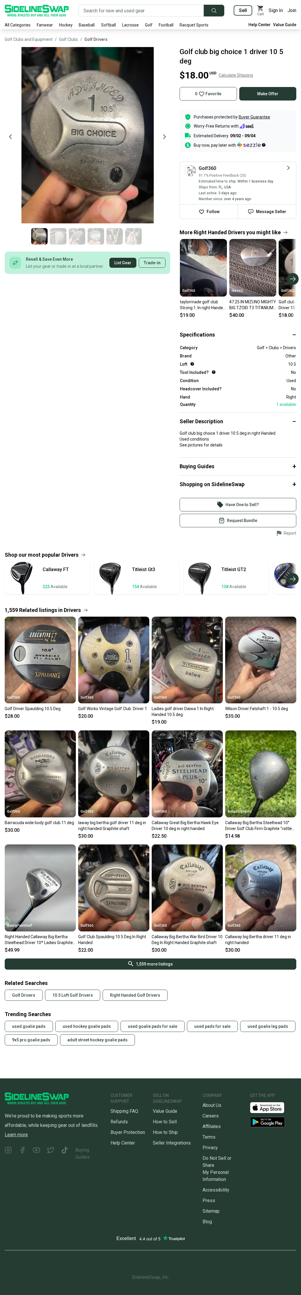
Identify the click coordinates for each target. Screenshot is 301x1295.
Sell (243, 10)
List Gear (122, 262)
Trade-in (152, 262)
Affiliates (212, 1126)
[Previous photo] (10, 136)
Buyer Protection (128, 1132)
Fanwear (45, 25)
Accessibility (216, 1190)
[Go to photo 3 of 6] (77, 236)
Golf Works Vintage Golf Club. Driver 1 (112, 708)
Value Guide (284, 24)
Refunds (119, 1122)
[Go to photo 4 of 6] (96, 236)
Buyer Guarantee (254, 117)
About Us (212, 1105)
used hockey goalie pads (87, 1026)
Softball (108, 25)
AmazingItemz (240, 811)
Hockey (66, 25)
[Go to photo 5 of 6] (114, 236)
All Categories (18, 25)
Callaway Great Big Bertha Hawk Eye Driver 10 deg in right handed (185, 825)
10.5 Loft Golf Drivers (72, 995)
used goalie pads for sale (152, 1026)
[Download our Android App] (273, 1122)
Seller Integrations (172, 1143)
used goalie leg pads (268, 1026)
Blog (207, 1221)
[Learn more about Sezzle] (251, 145)
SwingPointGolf (19, 925)
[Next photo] (164, 136)
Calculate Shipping (236, 75)
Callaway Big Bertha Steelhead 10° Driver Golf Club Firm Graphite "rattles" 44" (260, 825)
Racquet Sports (194, 25)
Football (166, 25)
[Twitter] (50, 1154)
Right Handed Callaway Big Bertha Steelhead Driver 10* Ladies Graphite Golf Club (39, 940)
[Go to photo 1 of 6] (39, 236)
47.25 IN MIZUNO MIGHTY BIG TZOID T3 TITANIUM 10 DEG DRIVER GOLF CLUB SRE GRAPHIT (252, 305)
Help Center (259, 24)
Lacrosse (130, 25)
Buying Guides (82, 1153)
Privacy (210, 1147)
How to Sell (165, 1122)
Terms (209, 1137)
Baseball (87, 25)
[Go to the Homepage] (37, 10)
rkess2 (237, 291)
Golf (149, 25)
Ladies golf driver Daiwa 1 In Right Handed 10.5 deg (183, 711)
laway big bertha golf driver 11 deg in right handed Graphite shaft (112, 825)
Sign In (276, 10)
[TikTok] (64, 1154)
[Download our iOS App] (272, 1107)
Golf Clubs (68, 39)
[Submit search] (214, 10)
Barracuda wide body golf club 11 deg (39, 822)
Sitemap (211, 1211)
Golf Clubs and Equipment (29, 39)
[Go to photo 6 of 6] (133, 236)
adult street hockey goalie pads (97, 1040)
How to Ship (165, 1132)
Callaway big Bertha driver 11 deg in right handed (258, 939)
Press (209, 1200)
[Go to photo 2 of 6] (58, 236)
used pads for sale (212, 1026)
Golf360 (188, 291)
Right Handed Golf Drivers (135, 995)
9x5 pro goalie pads (31, 1040)
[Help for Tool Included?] (214, 372)
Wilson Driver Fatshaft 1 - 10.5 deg (256, 708)
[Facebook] (22, 1154)
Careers (211, 1116)
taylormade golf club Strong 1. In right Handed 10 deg (202, 305)
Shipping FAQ (124, 1111)
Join (291, 10)
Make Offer (267, 93)
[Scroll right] (293, 279)
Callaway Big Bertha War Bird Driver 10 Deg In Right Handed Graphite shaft (187, 939)
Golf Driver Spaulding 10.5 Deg (33, 708)
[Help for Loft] (192, 364)
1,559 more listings (154, 964)
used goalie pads (29, 1026)
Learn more (16, 1134)
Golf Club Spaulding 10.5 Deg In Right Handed (112, 939)
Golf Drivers (96, 39)
